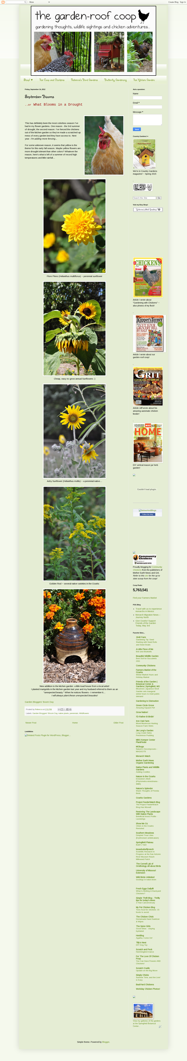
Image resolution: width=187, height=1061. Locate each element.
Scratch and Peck (144, 949)
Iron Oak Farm (142, 721)
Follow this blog (147, 514)
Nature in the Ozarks (145, 776)
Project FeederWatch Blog (148, 802)
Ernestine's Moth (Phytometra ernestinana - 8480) (147, 781)
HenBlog (140, 935)
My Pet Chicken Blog (145, 907)
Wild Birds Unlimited (145, 877)
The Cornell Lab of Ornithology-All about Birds (148, 865)
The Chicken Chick (145, 916)
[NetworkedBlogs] (147, 510)
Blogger (105, 1042)
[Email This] (59, 709)
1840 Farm (141, 637)
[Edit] (160, 1028)
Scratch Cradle (143, 968)
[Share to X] (64, 709)
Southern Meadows (145, 833)
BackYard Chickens (145, 984)
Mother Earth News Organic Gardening (145, 761)
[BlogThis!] (61, 709)
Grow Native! (142, 712)
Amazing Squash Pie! (145, 708)
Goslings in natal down (146, 879)
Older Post (118, 723)
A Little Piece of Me (144, 649)
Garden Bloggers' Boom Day (39, 702)
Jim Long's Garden (144, 730)
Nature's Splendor (144, 788)
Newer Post (31, 723)
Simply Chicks (142, 975)
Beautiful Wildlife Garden (147, 656)
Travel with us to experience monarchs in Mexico (149, 610)
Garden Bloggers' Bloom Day (44, 713)
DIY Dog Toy (141, 945)
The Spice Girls (143, 926)
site (146, 575)
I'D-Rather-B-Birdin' (145, 716)
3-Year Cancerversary (145, 903)
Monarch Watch (143, 756)
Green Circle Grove (145, 705)
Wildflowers (84, 713)
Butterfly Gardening (115, 80)
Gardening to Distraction (147, 701)
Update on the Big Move (146, 970)
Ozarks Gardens (144, 798)
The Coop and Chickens (51, 80)
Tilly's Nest (141, 942)
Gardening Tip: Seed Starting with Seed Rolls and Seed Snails (146, 642)
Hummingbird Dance (145, 952)
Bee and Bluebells (144, 651)
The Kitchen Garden (144, 80)
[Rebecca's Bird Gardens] (134, 475)
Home (75, 723)
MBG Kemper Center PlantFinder (145, 741)
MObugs (140, 746)
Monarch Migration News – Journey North (148, 616)
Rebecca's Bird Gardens (84, 80)
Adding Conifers (143, 772)
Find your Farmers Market (145, 598)
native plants (63, 713)
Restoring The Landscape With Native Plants (148, 812)
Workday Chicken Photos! (148, 989)
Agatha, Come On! (144, 938)
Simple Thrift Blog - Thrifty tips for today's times (148, 899)
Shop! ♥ (28, 80)
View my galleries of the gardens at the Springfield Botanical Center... (147, 1023)
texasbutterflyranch (145, 849)
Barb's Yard (141, 845)
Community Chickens (145, 665)
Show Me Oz (142, 823)
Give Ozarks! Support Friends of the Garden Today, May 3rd (146, 623)
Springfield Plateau (144, 842)
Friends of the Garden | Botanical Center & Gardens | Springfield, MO (148, 683)
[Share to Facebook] (67, 709)
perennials (74, 713)
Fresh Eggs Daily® (145, 888)
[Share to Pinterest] (70, 709)
